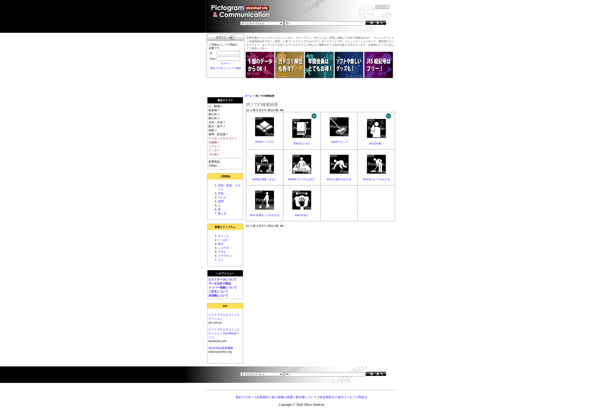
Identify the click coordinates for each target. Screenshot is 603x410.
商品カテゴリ (225, 100)
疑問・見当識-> (218, 134)
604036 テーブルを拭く (301, 179)
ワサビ (222, 252)
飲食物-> (214, 110)
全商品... (213, 165)
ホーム (248, 95)
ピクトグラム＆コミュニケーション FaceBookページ (224, 333)
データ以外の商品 (219, 283)
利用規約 (263, 397)
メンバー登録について (222, 287)
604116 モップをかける (376, 179)
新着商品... (215, 161)
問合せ (362, 397)
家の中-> (214, 114)
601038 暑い (376, 143)
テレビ (222, 197)
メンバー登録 (233, 68)
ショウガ (223, 248)
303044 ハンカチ (264, 141)
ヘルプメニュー (225, 273)
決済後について (218, 295)
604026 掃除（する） (264, 179)
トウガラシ (225, 256)
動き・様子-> (216, 126)
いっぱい (223, 240)
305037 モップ (339, 141)
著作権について (306, 397)
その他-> (214, 154)
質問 (221, 201)
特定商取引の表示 (331, 397)
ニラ (221, 260)
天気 (221, 193)
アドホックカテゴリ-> (222, 138)
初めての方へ (245, 397)
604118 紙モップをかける (265, 215)
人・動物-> (215, 106)
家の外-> (214, 118)
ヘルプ (351, 397)
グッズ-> (214, 150)
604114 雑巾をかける (339, 179)
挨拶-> (212, 130)
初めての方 (216, 68)
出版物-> (214, 142)
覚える (222, 213)
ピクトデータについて (222, 279)
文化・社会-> (216, 122)
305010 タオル (301, 143)
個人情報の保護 (282, 397)
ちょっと (223, 236)
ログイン (225, 63)
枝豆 (221, 244)
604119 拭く (302, 215)
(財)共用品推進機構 (220, 348)
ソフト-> (214, 146)
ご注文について (218, 291)
